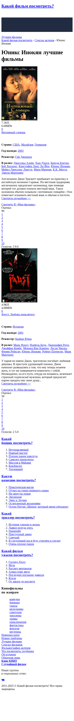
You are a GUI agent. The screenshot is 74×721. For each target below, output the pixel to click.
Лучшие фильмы (11, 37)
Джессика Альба (23, 163)
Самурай (14, 537)
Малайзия (27, 144)
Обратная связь (10, 657)
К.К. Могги (60, 169)
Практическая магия (21, 487)
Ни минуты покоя (20, 493)
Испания (18, 326)
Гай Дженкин (23, 156)
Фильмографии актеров (16, 647)
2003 (21, 150)
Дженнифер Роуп (58, 345)
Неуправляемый (19, 449)
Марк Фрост (20, 345)
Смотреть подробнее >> (16, 198)
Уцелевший (16, 469)
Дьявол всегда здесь (21, 527)
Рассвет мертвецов (20, 568)
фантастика (17, 625)
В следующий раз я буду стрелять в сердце (35, 540)
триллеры (15, 615)
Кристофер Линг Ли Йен (34, 166)
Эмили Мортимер (12, 172)
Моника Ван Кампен (36, 348)
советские (16, 612)
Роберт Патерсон (52, 351)
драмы (13, 618)
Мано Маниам (42, 169)
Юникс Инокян (60, 166)
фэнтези (14, 628)
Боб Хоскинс (9, 166)
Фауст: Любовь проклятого (18, 314)
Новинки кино (10, 634)
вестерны (15, 631)
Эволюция (15, 496)
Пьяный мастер (18, 452)
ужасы (13, 605)
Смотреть (7, 204)
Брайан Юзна (23, 338)
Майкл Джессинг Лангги (16, 169)
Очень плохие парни (21, 543)
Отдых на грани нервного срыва (29, 490)
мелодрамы (16, 609)
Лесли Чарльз (58, 348)
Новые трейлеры (11, 638)
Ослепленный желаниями (24, 503)
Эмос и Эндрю (18, 500)
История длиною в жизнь (24, 524)
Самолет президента (21, 459)
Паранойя (15, 531)
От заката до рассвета (22, 581)
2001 (21, 332)
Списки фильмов (11, 644)
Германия (40, 144)
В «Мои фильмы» (25, 204)
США (16, 144)
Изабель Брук (38, 345)
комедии (15, 599)
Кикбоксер (15, 465)
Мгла (12, 565)
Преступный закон (20, 534)
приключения (18, 622)
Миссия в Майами (20, 462)
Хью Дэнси (42, 163)
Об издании (8, 654)
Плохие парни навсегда (23, 456)
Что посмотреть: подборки (17, 651)
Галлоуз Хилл (17, 562)
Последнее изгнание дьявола (26, 574)
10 (2, 243)
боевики (15, 602)
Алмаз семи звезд (19, 571)
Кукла (12, 578)
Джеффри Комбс (11, 348)
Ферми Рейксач (10, 351)
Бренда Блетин (60, 163)
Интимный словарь (13, 132)
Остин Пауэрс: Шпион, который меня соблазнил (38, 506)
